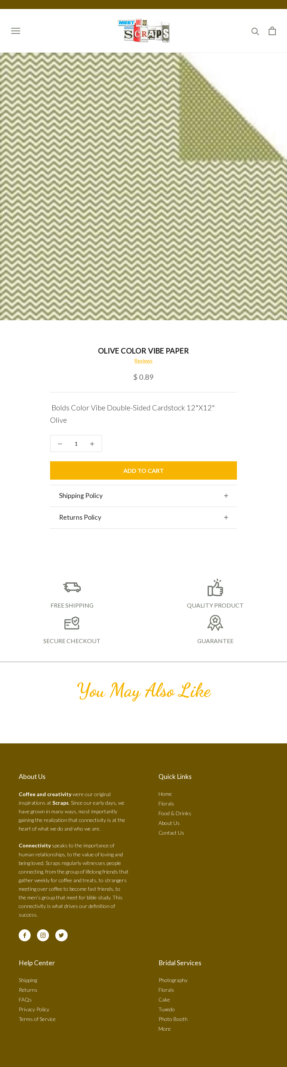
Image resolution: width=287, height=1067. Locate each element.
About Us (169, 823)
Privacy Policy (34, 1009)
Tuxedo (166, 1009)
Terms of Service (37, 1019)
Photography (173, 980)
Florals (166, 803)
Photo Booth (173, 1019)
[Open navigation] (15, 31)
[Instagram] (43, 935)
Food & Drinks (174, 813)
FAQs (25, 999)
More (164, 1028)
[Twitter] (61, 935)
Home (165, 794)
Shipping (28, 980)
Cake (164, 999)
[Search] (255, 31)
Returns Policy (80, 517)
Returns (28, 990)
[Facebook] (25, 935)
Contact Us (171, 832)
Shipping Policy (81, 495)
